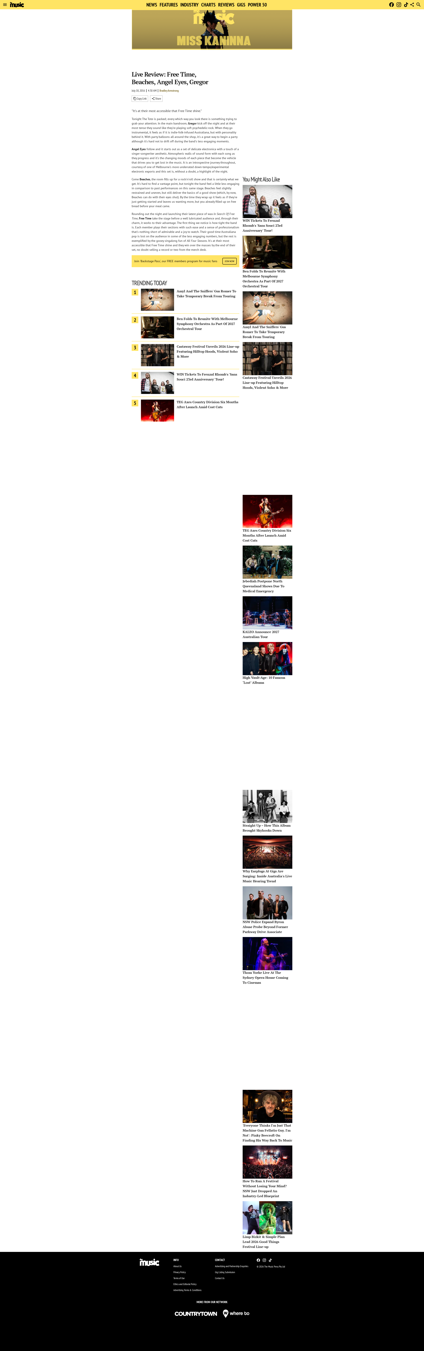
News (151, 4)
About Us (177, 1266)
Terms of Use (179, 1278)
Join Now (229, 261)
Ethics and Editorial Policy (184, 1284)
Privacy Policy (179, 1272)
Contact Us (219, 1278)
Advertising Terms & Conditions (187, 1290)
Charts (208, 4)
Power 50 (257, 4)
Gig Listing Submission (225, 1272)
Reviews (226, 4)
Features (169, 4)
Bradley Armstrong (169, 90)
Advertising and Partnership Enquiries (231, 1266)
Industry (189, 4)
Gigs (241, 4)
